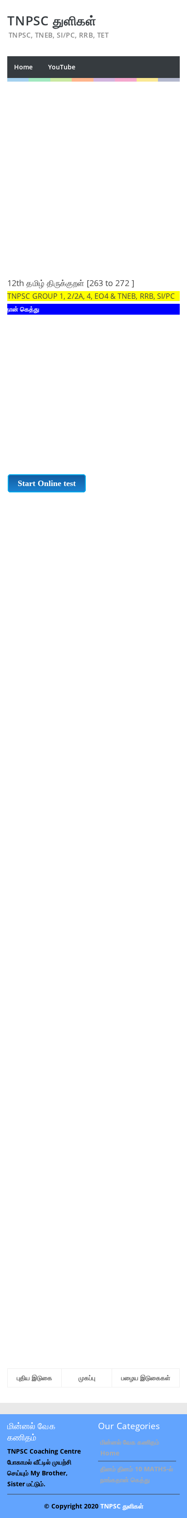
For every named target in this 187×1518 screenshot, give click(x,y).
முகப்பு (87, 1377)
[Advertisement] (93, 175)
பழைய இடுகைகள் (145, 1377)
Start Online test (47, 483)
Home (23, 67)
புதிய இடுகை (34, 1377)
